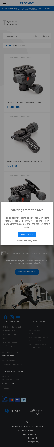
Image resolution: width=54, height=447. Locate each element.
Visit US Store (27, 234)
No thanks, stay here (27, 241)
